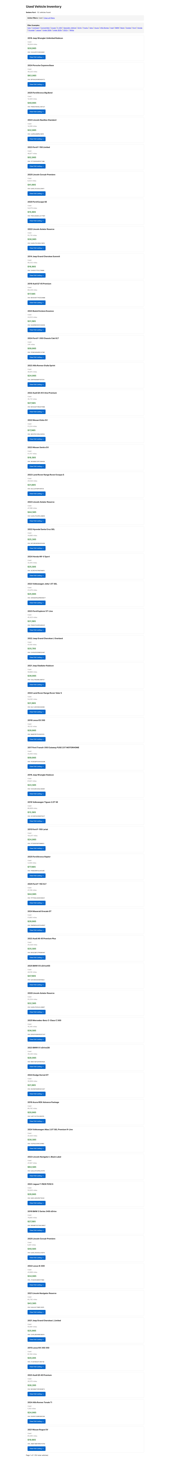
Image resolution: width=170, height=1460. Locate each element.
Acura (96, 28)
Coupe (53, 28)
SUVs (80, 28)
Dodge (128, 28)
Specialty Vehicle (69, 28)
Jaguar (38, 30)
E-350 (59, 28)
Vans (91, 28)
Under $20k (57, 30)
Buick (123, 28)
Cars (29, 28)
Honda (139, 28)
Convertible (45, 28)
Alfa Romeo (104, 28)
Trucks (85, 28)
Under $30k (47, 30)
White (72, 30)
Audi (112, 28)
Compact (35, 28)
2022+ (65, 30)
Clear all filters (49, 18)
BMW (117, 28)
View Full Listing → (37, 57)
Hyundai (31, 30)
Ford (134, 28)
